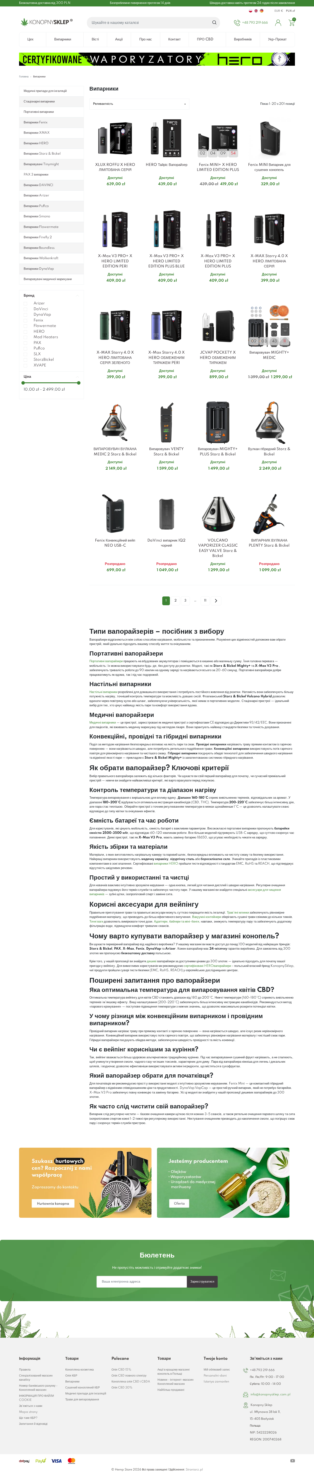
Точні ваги (96, 921)
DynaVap (42, 315)
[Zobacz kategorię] (85, 1183)
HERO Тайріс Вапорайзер (166, 165)
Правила (25, 1369)
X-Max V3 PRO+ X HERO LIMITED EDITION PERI (115, 261)
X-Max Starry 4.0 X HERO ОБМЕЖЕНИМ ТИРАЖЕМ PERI (166, 358)
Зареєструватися (202, 1281)
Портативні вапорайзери (106, 661)
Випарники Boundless (39, 248)
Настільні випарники (103, 692)
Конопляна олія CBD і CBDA (130, 1381)
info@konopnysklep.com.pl (270, 1394)
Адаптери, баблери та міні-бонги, (177, 921)
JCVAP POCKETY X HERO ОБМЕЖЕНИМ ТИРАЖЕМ (218, 358)
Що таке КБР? (28, 1418)
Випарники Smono (37, 216)
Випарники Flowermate (41, 227)
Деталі (109, 193)
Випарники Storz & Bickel (42, 153)
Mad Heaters (46, 337)
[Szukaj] (214, 22)
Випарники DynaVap (39, 268)
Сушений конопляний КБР (82, 1387)
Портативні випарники (39, 112)
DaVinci (41, 309)
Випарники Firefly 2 (38, 237)
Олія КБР (71, 1375)
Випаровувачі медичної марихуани (48, 279)
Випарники (72, 1381)
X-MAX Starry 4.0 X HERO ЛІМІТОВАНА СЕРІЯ (269, 261)
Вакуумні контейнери (206, 917)
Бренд (29, 296)
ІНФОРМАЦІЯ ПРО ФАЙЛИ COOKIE (36, 1398)
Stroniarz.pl (194, 1469)
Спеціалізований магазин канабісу (36, 1377)
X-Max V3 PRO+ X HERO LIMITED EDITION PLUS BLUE (166, 261)
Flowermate (45, 326)
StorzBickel (44, 360)
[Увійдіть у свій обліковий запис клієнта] (278, 23)
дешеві (152, 961)
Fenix (38, 320)
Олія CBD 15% (121, 1369)
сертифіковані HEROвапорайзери (208, 966)
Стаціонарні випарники (39, 101)
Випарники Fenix (36, 122)
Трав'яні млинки (238, 912)
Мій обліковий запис (217, 1369)
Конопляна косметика (79, 1369)
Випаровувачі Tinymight (41, 164)
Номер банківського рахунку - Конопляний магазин (38, 1387)
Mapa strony (28, 1412)
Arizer (39, 303)
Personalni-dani (215, 1375)
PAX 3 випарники (36, 174)
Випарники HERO (36, 143)
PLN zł (290, 11)
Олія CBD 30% (121, 1387)
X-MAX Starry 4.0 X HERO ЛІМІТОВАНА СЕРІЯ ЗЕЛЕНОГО (115, 358)
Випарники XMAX (37, 132)
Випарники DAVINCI (38, 185)
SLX (37, 354)
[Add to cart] (135, 193)
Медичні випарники (102, 722)
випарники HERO (166, 863)
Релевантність (103, 103)
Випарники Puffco (36, 206)
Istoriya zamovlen (216, 1381)
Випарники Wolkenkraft (41, 258)
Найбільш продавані (170, 1389)
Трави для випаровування (82, 1399)
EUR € (278, 11)
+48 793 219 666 (262, 1370)
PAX (37, 343)
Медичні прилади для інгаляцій (45, 91)
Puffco (39, 348)
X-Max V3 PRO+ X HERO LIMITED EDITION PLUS (218, 261)
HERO (39, 332)
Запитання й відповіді (33, 1423)
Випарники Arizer (36, 195)
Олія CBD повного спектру (128, 1375)
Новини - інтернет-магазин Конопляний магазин (175, 1381)
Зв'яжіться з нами (30, 1406)
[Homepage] (46, 22)
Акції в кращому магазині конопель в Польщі (173, 1371)
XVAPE (40, 365)
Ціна (27, 377)
